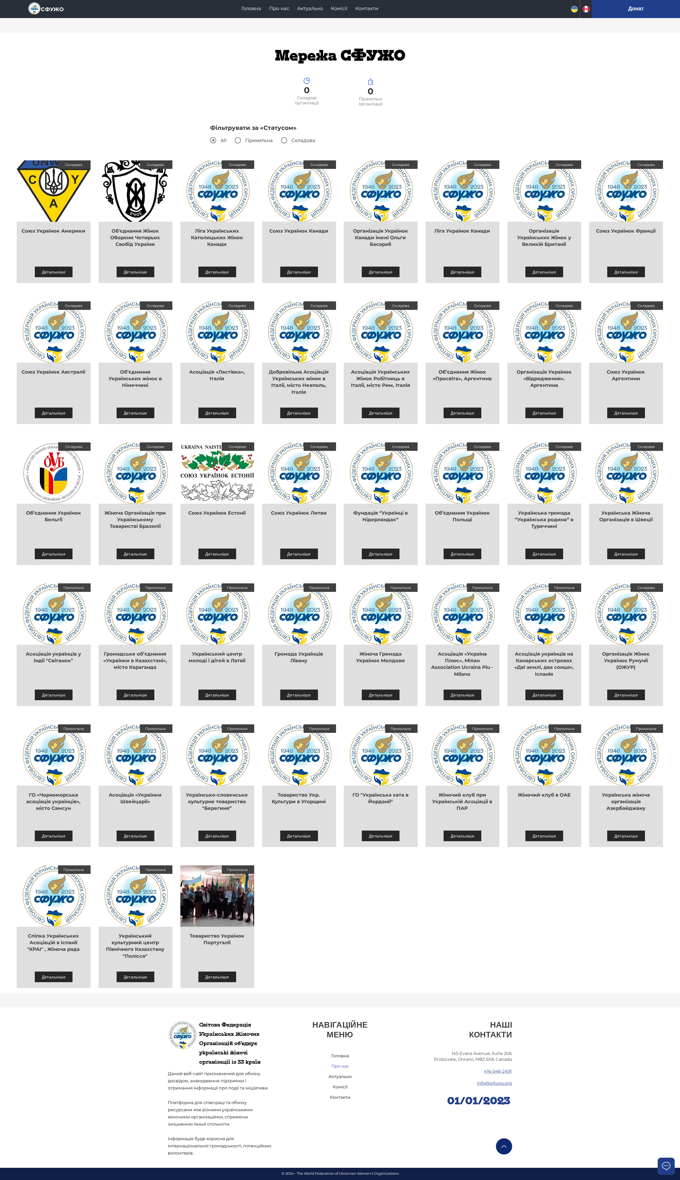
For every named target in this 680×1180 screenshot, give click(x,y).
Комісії (340, 1086)
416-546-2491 (498, 1071)
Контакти (340, 1097)
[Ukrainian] (574, 9)
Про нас (340, 1066)
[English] (586, 9)
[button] (279, 8)
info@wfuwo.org (494, 1083)
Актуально (340, 1076)
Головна (340, 1055)
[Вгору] (504, 1146)
